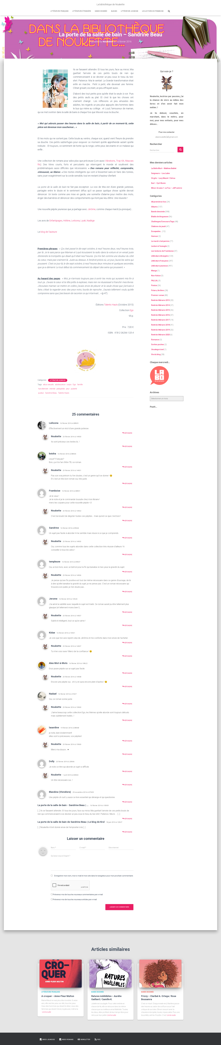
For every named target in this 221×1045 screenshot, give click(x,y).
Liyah (83, 220)
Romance (155, 340)
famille (80, 384)
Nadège (91, 220)
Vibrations (110, 160)
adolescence (60, 384)
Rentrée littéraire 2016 (160, 315)
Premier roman (157, 295)
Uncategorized (157, 349)
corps (69, 384)
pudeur (41, 393)
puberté (74, 389)
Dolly (51, 761)
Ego (132, 310)
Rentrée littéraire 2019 (160, 330)
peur (68, 389)
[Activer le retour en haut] (216, 1040)
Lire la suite (46, 1012)
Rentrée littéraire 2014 (160, 305)
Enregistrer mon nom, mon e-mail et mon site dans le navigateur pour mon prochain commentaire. (93, 876)
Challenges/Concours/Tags (162, 222)
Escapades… (156, 231)
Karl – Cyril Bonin (158, 183)
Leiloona (75, 220)
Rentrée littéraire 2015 (160, 310)
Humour (154, 236)
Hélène (66, 220)
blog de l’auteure (49, 231)
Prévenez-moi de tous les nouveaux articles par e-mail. (75, 899)
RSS (98, 1039)
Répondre (128, 433)
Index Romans (67, 1039)
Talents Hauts (111, 304)
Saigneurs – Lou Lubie (160, 173)
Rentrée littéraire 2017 (160, 320)
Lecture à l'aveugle (159, 246)
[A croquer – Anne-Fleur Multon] (61, 973)
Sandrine (54, 527)
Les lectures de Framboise (153, 11)
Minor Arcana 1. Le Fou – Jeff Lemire (166, 188)
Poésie (154, 285)
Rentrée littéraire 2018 (160, 325)
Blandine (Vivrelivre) (60, 792)
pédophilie (61, 389)
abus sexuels (48, 384)
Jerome (53, 598)
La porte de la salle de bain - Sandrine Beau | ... (63, 805)
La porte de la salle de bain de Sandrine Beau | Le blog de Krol (71, 822)
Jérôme (92, 209)
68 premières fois (158, 202)
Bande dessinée (101, 11)
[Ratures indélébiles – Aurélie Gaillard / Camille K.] (110, 973)
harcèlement (43, 389)
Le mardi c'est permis (160, 241)
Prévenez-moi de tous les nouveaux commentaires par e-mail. (78, 894)
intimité (52, 389)
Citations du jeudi (158, 226)
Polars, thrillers (157, 290)
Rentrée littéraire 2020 (160, 335)
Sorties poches (157, 344)
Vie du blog (156, 354)
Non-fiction (156, 276)
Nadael (53, 693)
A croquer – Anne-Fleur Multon (57, 996)
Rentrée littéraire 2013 (160, 300)
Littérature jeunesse (129, 11)
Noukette (56, 436)
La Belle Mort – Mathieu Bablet (163, 168)
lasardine (54, 727)
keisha (52, 453)
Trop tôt (120, 160)
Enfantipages (55, 220)
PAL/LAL (154, 281)
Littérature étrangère (81, 11)
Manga (154, 271)
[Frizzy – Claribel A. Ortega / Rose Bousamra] (160, 973)
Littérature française (60, 11)
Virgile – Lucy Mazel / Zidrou (163, 178)
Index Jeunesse (48, 1039)
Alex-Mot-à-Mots (58, 663)
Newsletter (85, 1039)
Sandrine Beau (51, 393)
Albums (114, 11)
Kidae (52, 632)
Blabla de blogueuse (159, 217)
